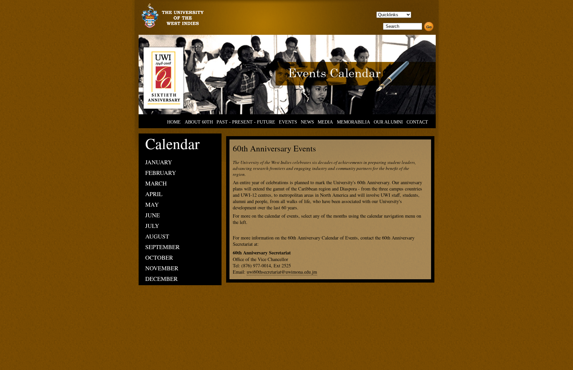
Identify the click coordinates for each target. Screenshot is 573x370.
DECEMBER (161, 279)
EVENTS (288, 122)
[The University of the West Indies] (172, 27)
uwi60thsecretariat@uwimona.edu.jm (282, 272)
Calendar (172, 143)
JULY (152, 226)
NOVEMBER (161, 268)
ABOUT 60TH (199, 122)
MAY (152, 204)
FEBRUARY (160, 173)
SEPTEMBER (162, 247)
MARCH (156, 183)
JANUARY (158, 162)
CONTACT (417, 122)
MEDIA (325, 122)
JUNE (152, 215)
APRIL (153, 194)
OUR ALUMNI (388, 122)
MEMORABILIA (353, 122)
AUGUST (157, 236)
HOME (174, 122)
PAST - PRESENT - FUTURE (246, 122)
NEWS (307, 122)
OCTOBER (159, 257)
